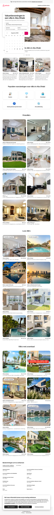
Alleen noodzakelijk (25, 506)
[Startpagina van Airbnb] (6, 5)
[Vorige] (24, 55)
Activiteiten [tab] (18, 465)
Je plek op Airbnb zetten (44, 5)
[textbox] (10, 29)
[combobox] (16, 24)
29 (19, 49)
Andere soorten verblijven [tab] (8, 465)
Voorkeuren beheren (39, 506)
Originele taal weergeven (37, 1)
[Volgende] (29, 55)
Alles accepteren (11, 506)
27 (14, 49)
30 (22, 49)
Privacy (23, 512)
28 (17, 49)
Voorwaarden (29, 512)
